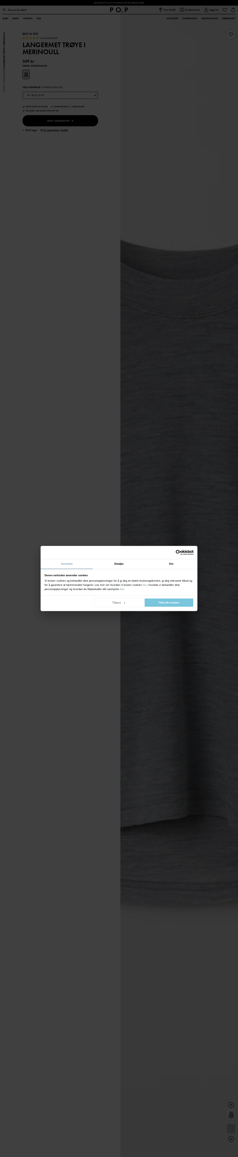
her (145, 584)
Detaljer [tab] (119, 563)
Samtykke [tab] (67, 563)
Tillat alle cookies (168, 602)
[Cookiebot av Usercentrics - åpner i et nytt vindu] (178, 552)
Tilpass (116, 602)
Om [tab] (171, 563)
